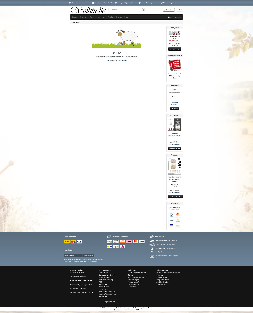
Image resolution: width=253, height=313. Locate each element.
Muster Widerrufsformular (108, 294)
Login (171, 17)
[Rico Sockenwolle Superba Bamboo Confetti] (174, 167)
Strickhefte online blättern (136, 277)
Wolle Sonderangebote (107, 291)
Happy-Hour (103, 289)
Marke (92, 17)
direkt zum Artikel (174, 148)
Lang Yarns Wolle (162, 280)
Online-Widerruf (133, 284)
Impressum (103, 284)
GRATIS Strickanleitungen (137, 272)
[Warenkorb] (180, 9)
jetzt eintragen (88, 255)
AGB (100, 282)
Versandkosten (176, 144)
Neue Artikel (174, 115)
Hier (107, 60)
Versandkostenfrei (134, 282)
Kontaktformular (87, 292)
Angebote (111, 17)
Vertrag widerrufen (108, 302)
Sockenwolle (161, 284)
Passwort (174, 97)
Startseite (75, 17)
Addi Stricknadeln (162, 282)
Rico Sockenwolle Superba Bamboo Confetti (175, 179)
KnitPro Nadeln (161, 277)
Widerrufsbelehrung (106, 280)
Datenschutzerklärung (106, 275)
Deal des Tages (133, 280)
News (126, 17)
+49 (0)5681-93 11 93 (81, 280)
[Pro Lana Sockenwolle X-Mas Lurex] (174, 125)
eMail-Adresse (174, 90)
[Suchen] (143, 9)
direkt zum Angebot (175, 197)
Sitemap (131, 275)
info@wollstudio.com (78, 288)
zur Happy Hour (175, 49)
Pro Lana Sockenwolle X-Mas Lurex (174, 136)
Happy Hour (101, 17)
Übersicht (83, 17)
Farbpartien (132, 287)
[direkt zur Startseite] (88, 10)
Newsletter (177, 17)
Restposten (119, 17)
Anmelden (174, 108)
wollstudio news (104, 277)
